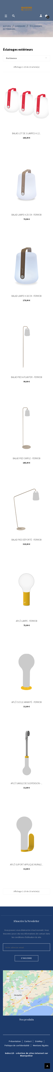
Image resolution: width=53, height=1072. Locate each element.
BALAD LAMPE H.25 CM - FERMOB (26, 214)
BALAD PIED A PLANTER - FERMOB (26, 377)
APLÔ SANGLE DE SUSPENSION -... (26, 783)
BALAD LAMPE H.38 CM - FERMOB (26, 295)
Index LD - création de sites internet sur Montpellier (26, 1054)
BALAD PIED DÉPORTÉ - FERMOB (26, 539)
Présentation (15, 1041)
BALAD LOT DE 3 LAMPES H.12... (26, 133)
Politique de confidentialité (17, 1045)
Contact (28, 1041)
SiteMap (39, 1041)
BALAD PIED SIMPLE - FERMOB (26, 458)
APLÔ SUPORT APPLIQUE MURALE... (26, 864)
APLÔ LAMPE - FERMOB (26, 620)
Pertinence (26, 58)
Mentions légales (41, 1045)
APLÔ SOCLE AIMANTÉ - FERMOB (26, 702)
